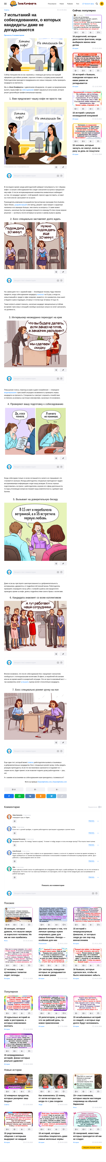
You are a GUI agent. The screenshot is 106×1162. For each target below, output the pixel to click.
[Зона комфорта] (23, 4)
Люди (40, 1104)
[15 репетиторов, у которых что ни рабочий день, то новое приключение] (53, 1004)
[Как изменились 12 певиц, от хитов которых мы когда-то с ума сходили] (53, 1082)
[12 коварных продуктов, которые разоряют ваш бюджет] (18, 1082)
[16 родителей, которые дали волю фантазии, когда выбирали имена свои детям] (87, 22)
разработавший (21, 205)
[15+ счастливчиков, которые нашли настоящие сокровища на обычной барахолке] (87, 1082)
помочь (31, 762)
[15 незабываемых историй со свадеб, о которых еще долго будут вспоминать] (87, 1004)
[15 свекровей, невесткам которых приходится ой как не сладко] (87, 1120)
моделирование (10, 392)
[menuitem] (52, 3)
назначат (40, 294)
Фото (6, 940)
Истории (75, 48)
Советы (6, 10)
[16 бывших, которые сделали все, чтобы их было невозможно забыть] (87, 956)
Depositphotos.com (45, 782)
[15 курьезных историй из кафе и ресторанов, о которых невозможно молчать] (18, 1004)
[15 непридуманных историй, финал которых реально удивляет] (18, 1041)
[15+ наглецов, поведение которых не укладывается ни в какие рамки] (53, 956)
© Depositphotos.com (10, 167)
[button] (13, 789)
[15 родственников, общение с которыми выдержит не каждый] (18, 1120)
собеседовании (28, 90)
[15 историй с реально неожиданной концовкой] (87, 99)
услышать (25, 682)
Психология (43, 943)
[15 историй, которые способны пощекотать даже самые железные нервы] (53, 1120)
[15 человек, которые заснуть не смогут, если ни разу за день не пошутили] (87, 131)
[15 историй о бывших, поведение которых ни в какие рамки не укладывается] (87, 61)
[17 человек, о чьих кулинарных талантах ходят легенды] (18, 956)
